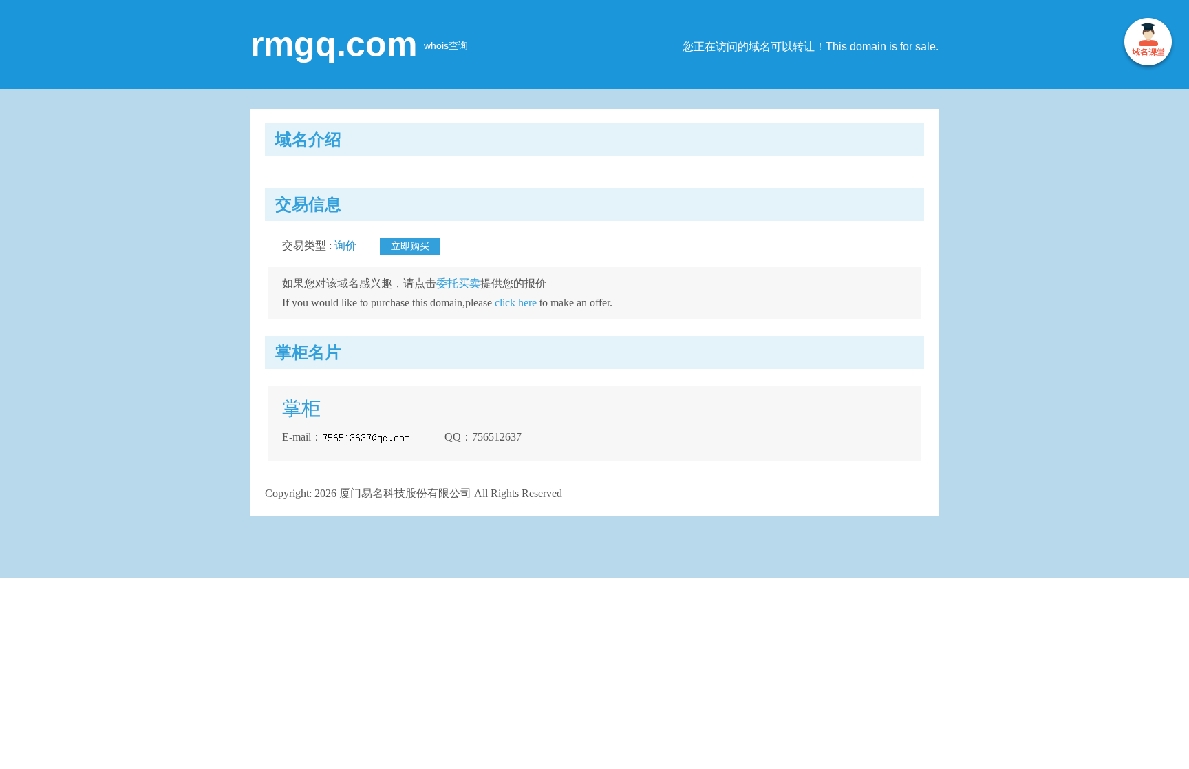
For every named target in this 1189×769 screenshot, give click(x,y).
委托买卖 (458, 283)
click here (515, 302)
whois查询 (446, 45)
